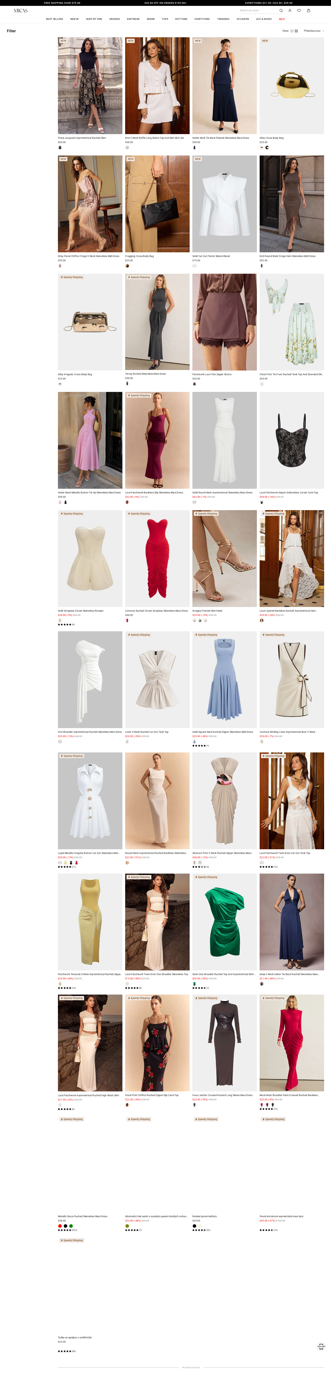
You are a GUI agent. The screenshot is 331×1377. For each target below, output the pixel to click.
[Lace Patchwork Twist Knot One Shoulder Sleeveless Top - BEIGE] (127, 984)
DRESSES (114, 19)
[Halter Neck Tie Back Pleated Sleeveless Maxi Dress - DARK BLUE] (194, 147)
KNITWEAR (133, 19)
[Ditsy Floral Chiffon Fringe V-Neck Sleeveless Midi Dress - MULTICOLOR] (60, 266)
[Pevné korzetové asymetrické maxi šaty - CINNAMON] (262, 1226)
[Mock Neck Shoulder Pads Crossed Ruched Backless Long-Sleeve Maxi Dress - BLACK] (273, 1105)
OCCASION (243, 19)
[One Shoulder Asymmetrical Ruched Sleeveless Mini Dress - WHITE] (60, 741)
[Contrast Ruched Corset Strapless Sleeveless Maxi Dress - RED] (127, 620)
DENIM (151, 19)
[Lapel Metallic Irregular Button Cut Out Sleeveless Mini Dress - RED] (76, 863)
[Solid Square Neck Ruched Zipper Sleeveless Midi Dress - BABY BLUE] (194, 741)
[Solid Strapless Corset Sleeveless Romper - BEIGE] (60, 620)
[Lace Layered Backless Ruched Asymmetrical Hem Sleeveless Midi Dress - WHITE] (262, 620)
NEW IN (74, 19)
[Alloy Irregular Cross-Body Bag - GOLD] (60, 384)
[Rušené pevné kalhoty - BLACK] (194, 1226)
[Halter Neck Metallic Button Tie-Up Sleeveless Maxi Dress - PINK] (60, 502)
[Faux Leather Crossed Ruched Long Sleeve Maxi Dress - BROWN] (194, 1105)
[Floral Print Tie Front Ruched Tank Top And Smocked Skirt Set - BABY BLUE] (262, 384)
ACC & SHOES (264, 19)
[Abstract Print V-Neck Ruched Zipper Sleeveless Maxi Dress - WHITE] (200, 863)
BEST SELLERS (54, 19)
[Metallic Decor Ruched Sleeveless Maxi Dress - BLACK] (65, 1226)
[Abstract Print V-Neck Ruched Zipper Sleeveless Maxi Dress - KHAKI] (194, 863)
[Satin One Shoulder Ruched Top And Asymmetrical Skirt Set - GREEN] (194, 984)
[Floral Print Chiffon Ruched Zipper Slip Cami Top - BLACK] (127, 1105)
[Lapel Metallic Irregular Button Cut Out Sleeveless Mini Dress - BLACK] (71, 863)
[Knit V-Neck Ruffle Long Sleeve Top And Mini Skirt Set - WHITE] (127, 147)
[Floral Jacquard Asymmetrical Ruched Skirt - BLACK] (60, 147)
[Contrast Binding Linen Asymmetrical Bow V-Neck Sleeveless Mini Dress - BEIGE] (262, 741)
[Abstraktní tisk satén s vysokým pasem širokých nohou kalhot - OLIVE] (127, 1226)
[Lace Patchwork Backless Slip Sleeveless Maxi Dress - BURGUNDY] (127, 502)
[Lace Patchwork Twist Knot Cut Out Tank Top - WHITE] (262, 863)
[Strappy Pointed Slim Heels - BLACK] (200, 620)
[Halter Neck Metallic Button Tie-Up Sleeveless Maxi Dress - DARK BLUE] (65, 502)
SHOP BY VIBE (94, 19)
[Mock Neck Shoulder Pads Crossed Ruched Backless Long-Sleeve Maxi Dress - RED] (262, 1105)
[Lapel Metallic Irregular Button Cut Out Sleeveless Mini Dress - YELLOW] (65, 863)
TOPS (165, 19)
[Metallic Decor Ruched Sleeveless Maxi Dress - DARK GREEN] (71, 1226)
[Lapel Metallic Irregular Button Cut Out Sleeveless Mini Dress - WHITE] (60, 863)
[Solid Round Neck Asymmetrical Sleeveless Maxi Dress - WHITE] (194, 502)
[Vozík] (308, 10)
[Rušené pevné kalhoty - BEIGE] (200, 1226)
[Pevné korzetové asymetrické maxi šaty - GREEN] (267, 1226)
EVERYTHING (202, 19)
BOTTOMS (181, 19)
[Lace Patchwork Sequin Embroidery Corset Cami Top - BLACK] (262, 502)
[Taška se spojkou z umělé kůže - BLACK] (60, 1347)
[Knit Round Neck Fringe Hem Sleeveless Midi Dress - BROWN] (262, 266)
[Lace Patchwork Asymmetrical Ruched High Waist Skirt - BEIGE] (60, 1105)
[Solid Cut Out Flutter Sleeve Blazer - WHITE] (194, 266)
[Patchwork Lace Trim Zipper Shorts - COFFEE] (194, 384)
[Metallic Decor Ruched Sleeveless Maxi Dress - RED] (60, 1226)
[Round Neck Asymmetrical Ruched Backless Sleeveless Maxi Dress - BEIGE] (127, 863)
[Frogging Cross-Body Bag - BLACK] (127, 266)
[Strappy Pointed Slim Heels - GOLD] (205, 620)
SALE (282, 19)
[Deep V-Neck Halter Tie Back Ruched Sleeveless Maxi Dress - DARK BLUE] (262, 984)
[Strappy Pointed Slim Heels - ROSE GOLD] (194, 620)
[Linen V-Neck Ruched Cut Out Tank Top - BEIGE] (127, 741)
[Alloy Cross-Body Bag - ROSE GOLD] (267, 147)
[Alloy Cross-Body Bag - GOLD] (262, 147)
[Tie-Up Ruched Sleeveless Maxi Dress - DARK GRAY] (127, 383)
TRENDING (223, 19)
